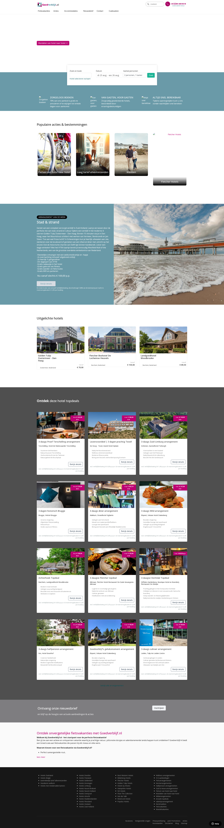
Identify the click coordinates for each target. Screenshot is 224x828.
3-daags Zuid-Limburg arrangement (159, 441)
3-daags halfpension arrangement (56, 649)
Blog (177, 823)
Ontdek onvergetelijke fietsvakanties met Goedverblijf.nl (79, 733)
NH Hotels (121, 791)
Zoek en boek (76, 71)
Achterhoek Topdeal (48, 577)
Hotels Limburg (85, 786)
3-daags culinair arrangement (156, 649)
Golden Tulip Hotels (124, 783)
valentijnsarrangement (164, 801)
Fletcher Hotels (123, 780)
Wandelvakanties (162, 809)
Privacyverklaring (159, 821)
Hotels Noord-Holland (87, 791)
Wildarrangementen (163, 796)
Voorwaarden (157, 823)
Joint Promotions (174, 821)
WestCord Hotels (123, 799)
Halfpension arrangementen (166, 786)
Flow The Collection (124, 793)
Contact (100, 11)
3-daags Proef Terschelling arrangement (59, 441)
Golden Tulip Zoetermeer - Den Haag (47, 358)
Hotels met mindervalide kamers (52, 786)
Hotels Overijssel (85, 793)
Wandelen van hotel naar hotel (167, 793)
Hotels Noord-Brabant (87, 788)
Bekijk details (46, 283)
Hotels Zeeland (84, 804)
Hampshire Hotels (124, 788)
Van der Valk (122, 796)
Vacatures (129, 821)
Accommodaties (71, 11)
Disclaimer (169, 823)
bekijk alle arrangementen (112, 685)
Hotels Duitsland (46, 775)
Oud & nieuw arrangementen (167, 788)
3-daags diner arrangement (104, 510)
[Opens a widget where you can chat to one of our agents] (215, 824)
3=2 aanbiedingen (162, 778)
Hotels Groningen (85, 783)
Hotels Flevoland (85, 801)
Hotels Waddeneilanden (88, 799)
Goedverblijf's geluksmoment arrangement (112, 649)
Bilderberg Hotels (124, 778)
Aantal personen (130, 71)
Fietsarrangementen (163, 780)
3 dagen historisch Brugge (51, 510)
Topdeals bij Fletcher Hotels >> (51, 43)
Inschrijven (159, 708)
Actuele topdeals (162, 799)
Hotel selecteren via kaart (80, 78)
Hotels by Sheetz (123, 786)
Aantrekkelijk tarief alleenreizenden (53, 780)
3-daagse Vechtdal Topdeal (155, 577)
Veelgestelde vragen (142, 821)
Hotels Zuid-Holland (86, 807)
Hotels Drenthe (85, 775)
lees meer (41, 757)
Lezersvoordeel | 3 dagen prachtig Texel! (111, 441)
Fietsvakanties (44, 11)
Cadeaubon (114, 11)
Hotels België (45, 778)
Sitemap (184, 823)
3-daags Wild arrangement (154, 510)
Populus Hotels (123, 801)
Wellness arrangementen (165, 775)
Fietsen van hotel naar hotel (166, 791)
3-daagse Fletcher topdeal (103, 577)
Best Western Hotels (125, 775)
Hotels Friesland (85, 778)
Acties (56, 11)
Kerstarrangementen (164, 783)
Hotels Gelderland (85, 780)
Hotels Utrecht (84, 796)
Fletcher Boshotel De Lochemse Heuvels (100, 357)
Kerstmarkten (161, 804)
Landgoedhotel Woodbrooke (148, 357)
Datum (99, 71)
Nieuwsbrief (88, 11)
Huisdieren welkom (47, 783)
